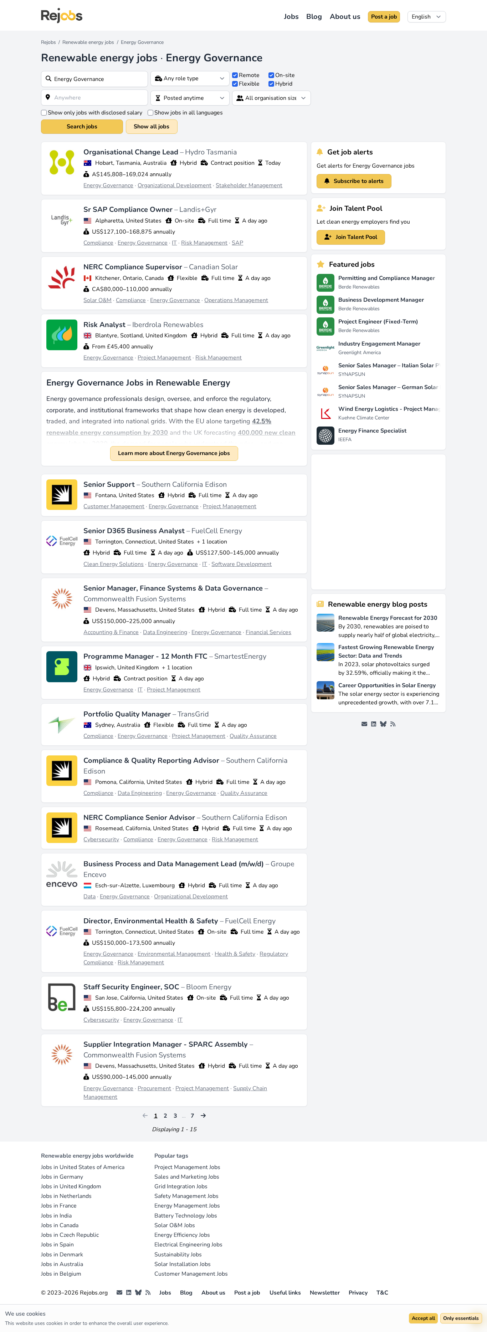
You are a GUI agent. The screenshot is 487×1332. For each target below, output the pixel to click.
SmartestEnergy (240, 656)
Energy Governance (108, 185)
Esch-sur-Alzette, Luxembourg (135, 885)
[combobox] (94, 79)
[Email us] (364, 724)
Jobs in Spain (57, 1245)
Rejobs (48, 42)
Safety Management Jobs (186, 1196)
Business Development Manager (381, 300)
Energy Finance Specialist (372, 431)
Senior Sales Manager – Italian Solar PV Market (400, 365)
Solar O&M (97, 300)
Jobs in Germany (62, 1177)
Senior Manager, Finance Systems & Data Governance (174, 588)
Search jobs (82, 127)
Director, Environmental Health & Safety (151, 921)
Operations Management (236, 300)
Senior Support (110, 484)
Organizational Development (174, 185)
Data (89, 896)
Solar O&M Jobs (174, 1225)
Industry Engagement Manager (379, 344)
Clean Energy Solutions (113, 564)
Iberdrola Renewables (168, 325)
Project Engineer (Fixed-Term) (378, 322)
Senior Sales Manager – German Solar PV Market (402, 387)
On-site (285, 75)
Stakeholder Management (249, 185)
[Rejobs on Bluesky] (383, 724)
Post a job (384, 17)
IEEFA (345, 439)
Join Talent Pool (355, 237)
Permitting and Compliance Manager (386, 278)
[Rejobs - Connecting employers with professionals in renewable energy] (61, 15)
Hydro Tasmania (211, 152)
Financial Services (268, 632)
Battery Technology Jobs (185, 1216)
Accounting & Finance (111, 632)
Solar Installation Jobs (182, 1264)
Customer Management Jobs (191, 1274)
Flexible (249, 84)
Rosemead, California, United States (142, 828)
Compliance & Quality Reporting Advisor (152, 760)
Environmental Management (174, 954)
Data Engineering (165, 632)
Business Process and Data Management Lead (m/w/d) (174, 864)
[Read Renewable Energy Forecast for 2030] (325, 626)
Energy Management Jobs (187, 1206)
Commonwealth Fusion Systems (134, 599)
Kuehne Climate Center (363, 417)
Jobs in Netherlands (66, 1196)
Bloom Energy (208, 987)
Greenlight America (359, 352)
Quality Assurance (253, 736)
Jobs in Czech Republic (70, 1235)
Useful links (285, 1293)
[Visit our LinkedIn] (373, 724)
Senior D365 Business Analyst (134, 531)
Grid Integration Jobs (180, 1186)
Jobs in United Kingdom (71, 1186)
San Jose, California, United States (139, 998)
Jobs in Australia (62, 1264)
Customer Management (113, 506)
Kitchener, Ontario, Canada (129, 278)
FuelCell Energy (216, 531)
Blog (314, 16)
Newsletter (325, 1293)
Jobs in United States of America (82, 1167)
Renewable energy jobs (88, 42)
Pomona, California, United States (138, 782)
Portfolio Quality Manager (128, 714)
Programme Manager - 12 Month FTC (146, 656)
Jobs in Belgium (61, 1274)
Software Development (241, 564)
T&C (382, 1293)
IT (174, 243)
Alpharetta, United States (128, 221)
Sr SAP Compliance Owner (128, 209)
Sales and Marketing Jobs (186, 1177)
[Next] (203, 1116)
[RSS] (392, 724)
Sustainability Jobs (178, 1255)
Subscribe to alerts (358, 181)
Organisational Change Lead (131, 152)
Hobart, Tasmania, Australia (130, 163)
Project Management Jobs (187, 1167)
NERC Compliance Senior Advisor (140, 817)
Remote (249, 75)
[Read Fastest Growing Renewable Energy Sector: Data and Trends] (325, 659)
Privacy (358, 1293)
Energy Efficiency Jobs (182, 1235)
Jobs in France (59, 1206)
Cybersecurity (101, 839)
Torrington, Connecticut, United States (144, 542)
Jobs (291, 16)
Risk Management (204, 243)
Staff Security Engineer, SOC (132, 987)
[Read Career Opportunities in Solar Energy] (325, 693)
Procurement (154, 1088)
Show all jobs (151, 127)
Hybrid (283, 84)
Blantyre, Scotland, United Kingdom (141, 336)
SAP (237, 243)
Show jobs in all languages (188, 113)
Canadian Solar (213, 267)
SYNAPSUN (351, 374)
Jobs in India (56, 1216)
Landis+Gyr (197, 209)
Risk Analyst (105, 325)
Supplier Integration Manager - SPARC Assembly (166, 1044)
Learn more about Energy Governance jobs (174, 453)
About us (345, 16)
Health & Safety (235, 954)
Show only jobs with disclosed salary (95, 113)
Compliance (98, 243)
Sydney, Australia (117, 725)
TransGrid (193, 714)
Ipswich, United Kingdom (127, 668)
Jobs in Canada (59, 1225)
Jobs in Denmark (62, 1255)
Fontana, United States (124, 495)
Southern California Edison (184, 484)
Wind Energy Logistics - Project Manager (392, 409)
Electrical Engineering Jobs (188, 1245)
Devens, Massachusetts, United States (145, 610)
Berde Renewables (359, 287)
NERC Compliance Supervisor (133, 267)
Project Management (164, 358)
